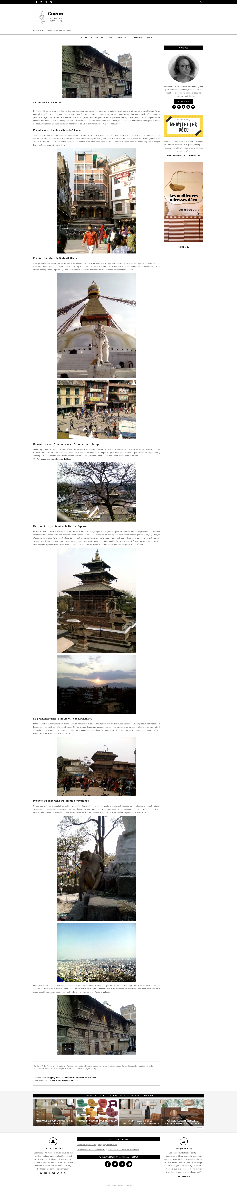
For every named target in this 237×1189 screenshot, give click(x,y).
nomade (149, 1066)
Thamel (68, 1068)
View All (200, 1128)
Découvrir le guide (183, 247)
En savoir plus (184, 102)
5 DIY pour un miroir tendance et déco (60, 1080)
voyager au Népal (90, 1068)
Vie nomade (58, 1066)
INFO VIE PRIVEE (53, 1148)
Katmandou (140, 1066)
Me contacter (184, 1176)
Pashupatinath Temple (54, 1068)
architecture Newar (99, 1066)
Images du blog (183, 1148)
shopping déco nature (107, 1144)
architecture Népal (82, 1066)
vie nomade (77, 1068)
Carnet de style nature (86, 1144)
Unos (116, 1185)
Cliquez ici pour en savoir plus (53, 1173)
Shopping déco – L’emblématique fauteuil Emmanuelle (71, 1077)
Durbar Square (128, 1066)
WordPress (128, 1185)
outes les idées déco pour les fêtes (124, 1149)
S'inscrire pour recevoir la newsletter (183, 155)
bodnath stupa (115, 1066)
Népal (49, 1066)
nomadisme (39, 1068)
